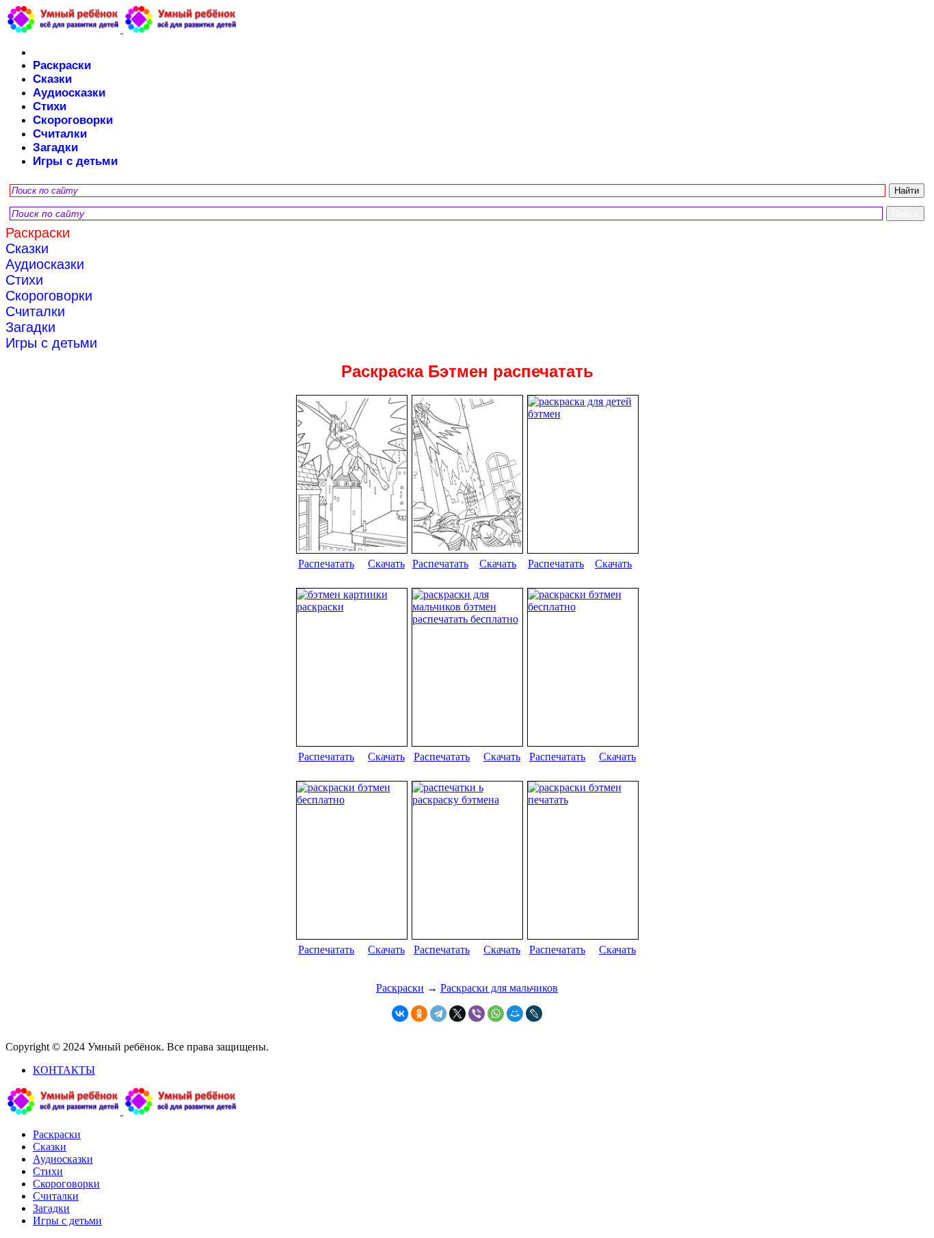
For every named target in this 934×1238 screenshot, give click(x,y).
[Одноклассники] (419, 1013)
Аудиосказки (69, 92)
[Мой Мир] (515, 1013)
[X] (457, 1013)
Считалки (60, 133)
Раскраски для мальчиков (499, 988)
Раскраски (62, 65)
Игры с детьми (75, 161)
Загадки (55, 147)
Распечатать (326, 563)
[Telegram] (438, 1013)
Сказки (52, 79)
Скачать (386, 563)
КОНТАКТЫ (64, 1070)
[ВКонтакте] (400, 1013)
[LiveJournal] (534, 1013)
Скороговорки (73, 120)
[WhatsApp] (496, 1013)
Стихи (49, 106)
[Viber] (476, 1013)
